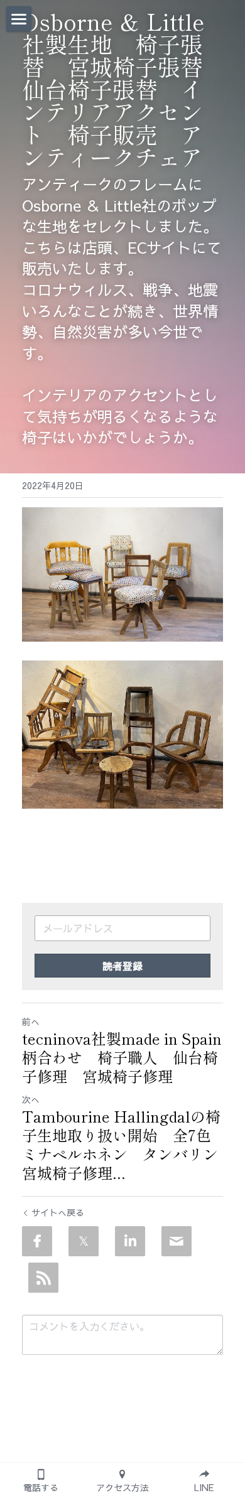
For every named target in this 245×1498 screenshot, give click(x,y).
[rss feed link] (43, 1278)
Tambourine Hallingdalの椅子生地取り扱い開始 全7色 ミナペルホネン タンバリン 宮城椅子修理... (122, 1144)
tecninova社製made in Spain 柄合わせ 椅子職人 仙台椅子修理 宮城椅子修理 (122, 1057)
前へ (31, 1021)
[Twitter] (83, 1241)
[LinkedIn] (130, 1241)
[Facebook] (37, 1241)
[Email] (176, 1241)
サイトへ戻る (57, 1212)
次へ (31, 1099)
